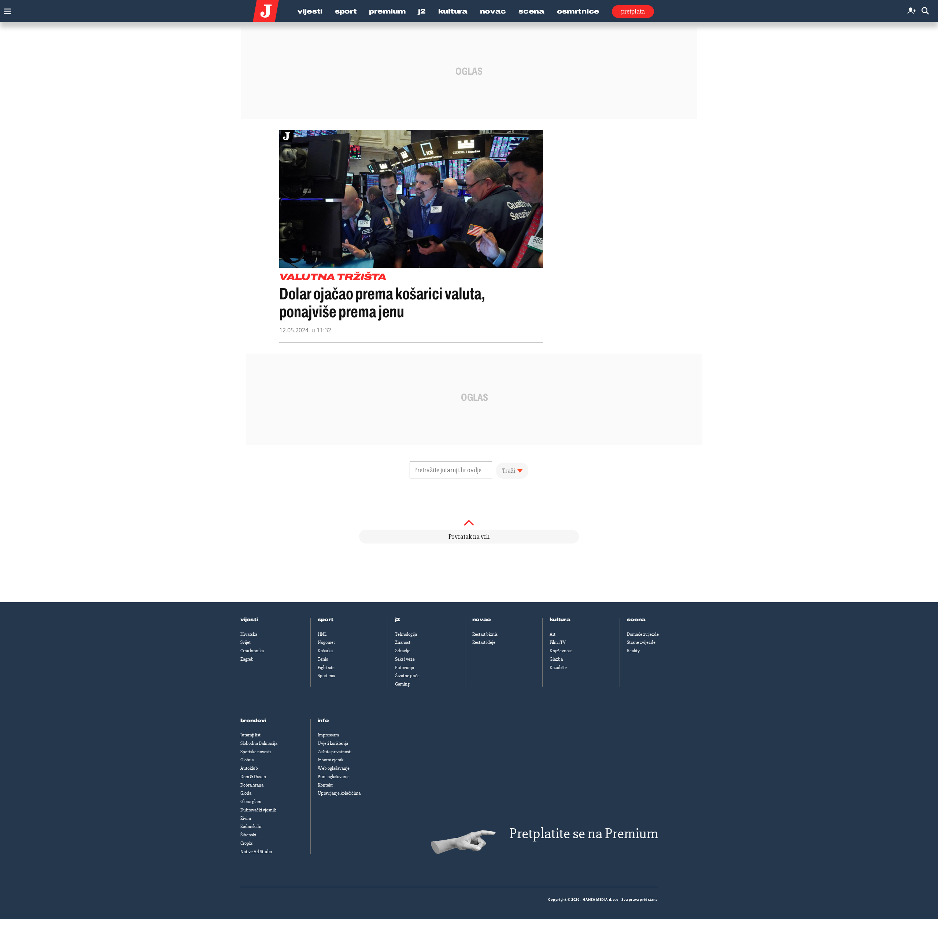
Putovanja (404, 668)
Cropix (246, 843)
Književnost (561, 651)
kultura (560, 619)
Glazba (556, 659)
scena (636, 619)
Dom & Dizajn (253, 777)
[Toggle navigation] (5, 9)
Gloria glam (250, 801)
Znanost (402, 642)
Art (552, 634)
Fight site (326, 668)
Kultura (453, 11)
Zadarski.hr (251, 826)
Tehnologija (406, 634)
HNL (322, 634)
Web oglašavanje (334, 768)
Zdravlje (402, 651)
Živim (245, 818)
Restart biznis (485, 634)
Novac (493, 11)
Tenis (323, 659)
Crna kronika (252, 651)
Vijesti (310, 11)
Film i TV (558, 642)
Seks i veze (405, 659)
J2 (421, 11)
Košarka (325, 651)
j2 (397, 619)
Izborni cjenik (330, 760)
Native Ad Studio (256, 852)
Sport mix (326, 676)
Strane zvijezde (641, 642)
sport (326, 619)
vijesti (249, 619)
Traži (509, 471)
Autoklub (249, 768)
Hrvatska (248, 634)
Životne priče (407, 676)
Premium (387, 11)
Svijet (245, 642)
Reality (633, 651)
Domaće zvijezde (643, 634)
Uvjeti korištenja (333, 743)
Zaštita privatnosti (334, 752)
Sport (346, 11)
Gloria (245, 793)
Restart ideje (483, 642)
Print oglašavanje (334, 777)
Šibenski (248, 835)
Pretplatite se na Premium (583, 834)
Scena (531, 11)
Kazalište (558, 668)
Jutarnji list (250, 735)
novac (481, 619)
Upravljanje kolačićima (339, 793)
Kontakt (325, 785)
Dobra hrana (251, 785)
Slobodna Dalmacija (258, 743)
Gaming (402, 684)
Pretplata (633, 11)
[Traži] (925, 11)
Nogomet (326, 642)
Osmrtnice (578, 11)
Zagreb (247, 659)
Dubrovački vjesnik (258, 810)
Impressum (328, 735)
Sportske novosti (255, 752)
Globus (247, 760)
